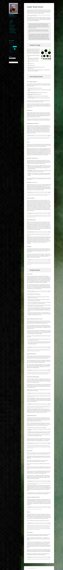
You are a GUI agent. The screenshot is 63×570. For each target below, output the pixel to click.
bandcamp (11, 22)
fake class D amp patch (13, 29)
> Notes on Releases (12, 25)
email (10, 23)
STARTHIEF (11, 14)
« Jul (10, 52)
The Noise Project (12, 28)
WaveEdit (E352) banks (13, 32)
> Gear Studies (12, 26)
